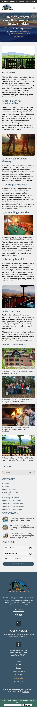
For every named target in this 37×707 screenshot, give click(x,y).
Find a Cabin (18, 609)
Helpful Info (18, 678)
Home (18, 665)
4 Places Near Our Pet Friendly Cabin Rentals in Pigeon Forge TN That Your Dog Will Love (21, 536)
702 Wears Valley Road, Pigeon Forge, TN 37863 (19, 654)
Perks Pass (18, 675)
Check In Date (18, 548)
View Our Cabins (18, 564)
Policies (26, 692)
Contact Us (18, 681)
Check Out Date (18, 553)
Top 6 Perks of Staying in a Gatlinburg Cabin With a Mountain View (21, 528)
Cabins (18, 668)
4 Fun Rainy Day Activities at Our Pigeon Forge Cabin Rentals (21, 520)
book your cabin (8, 341)
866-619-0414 (30, 1)
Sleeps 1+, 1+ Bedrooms (13, 559)
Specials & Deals (18, 671)
